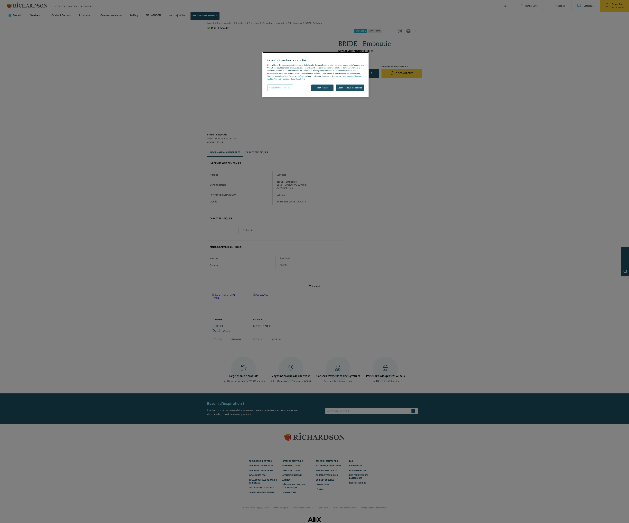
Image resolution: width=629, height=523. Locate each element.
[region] (315, 74)
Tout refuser (322, 88)
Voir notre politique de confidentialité (289, 79)
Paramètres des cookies (280, 88)
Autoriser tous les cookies (350, 88)
